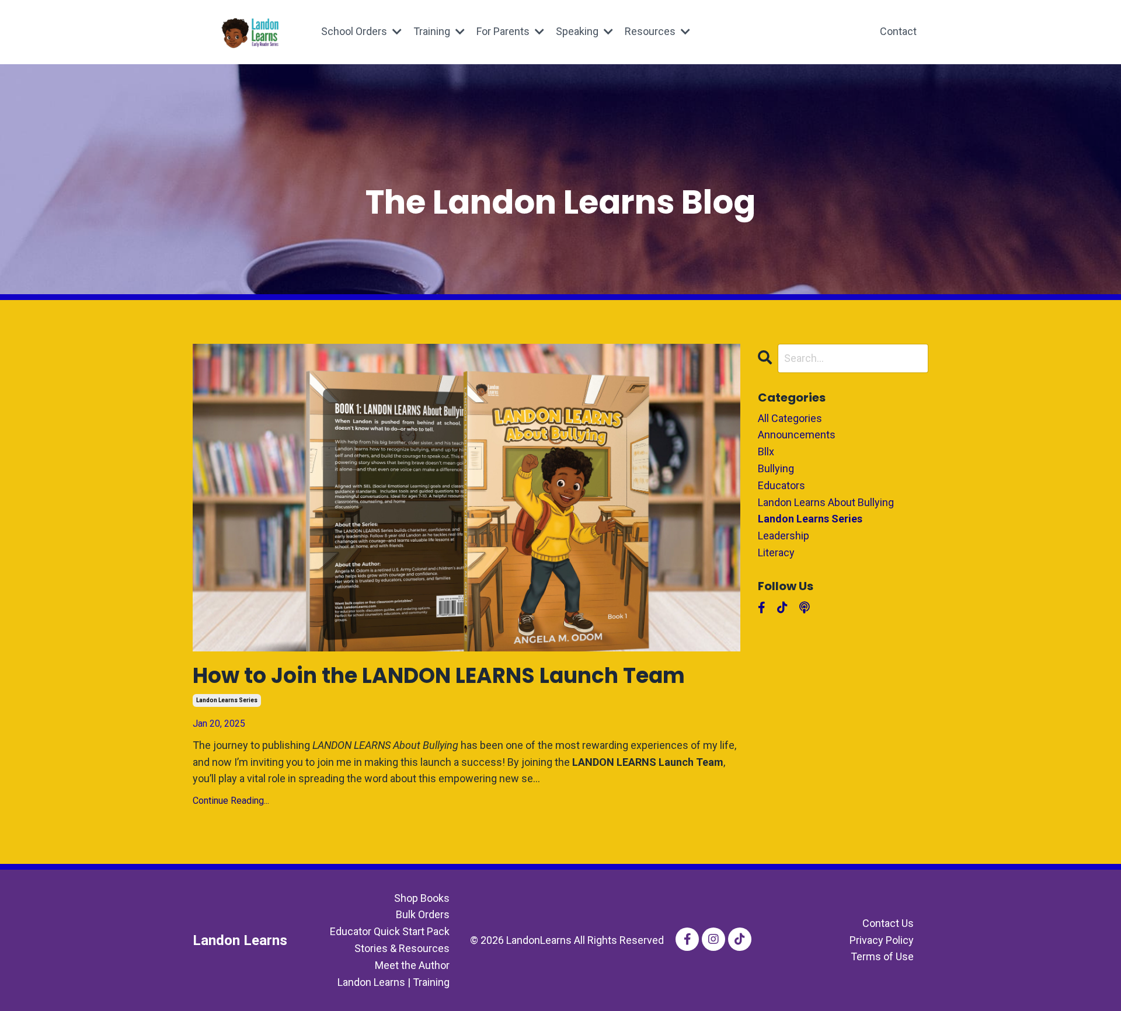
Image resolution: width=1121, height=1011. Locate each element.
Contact (898, 31)
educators (781, 485)
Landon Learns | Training (393, 982)
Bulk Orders (423, 914)
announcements (796, 434)
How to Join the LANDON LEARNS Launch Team (439, 675)
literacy (776, 552)
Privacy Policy (882, 940)
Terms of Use (882, 956)
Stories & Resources (402, 948)
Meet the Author (412, 965)
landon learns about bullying (826, 502)
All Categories (790, 418)
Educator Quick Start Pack (390, 931)
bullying (776, 468)
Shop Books (422, 898)
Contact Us (888, 923)
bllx (766, 451)
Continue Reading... (231, 800)
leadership (783, 535)
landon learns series (226, 700)
